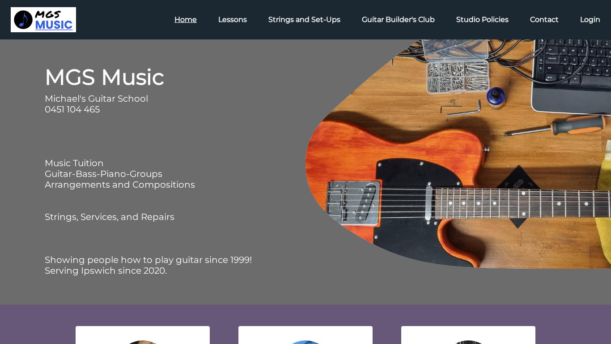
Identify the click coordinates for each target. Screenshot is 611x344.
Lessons (232, 19)
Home (185, 19)
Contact (544, 19)
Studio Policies (482, 19)
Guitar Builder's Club (398, 19)
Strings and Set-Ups (304, 19)
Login (590, 19)
